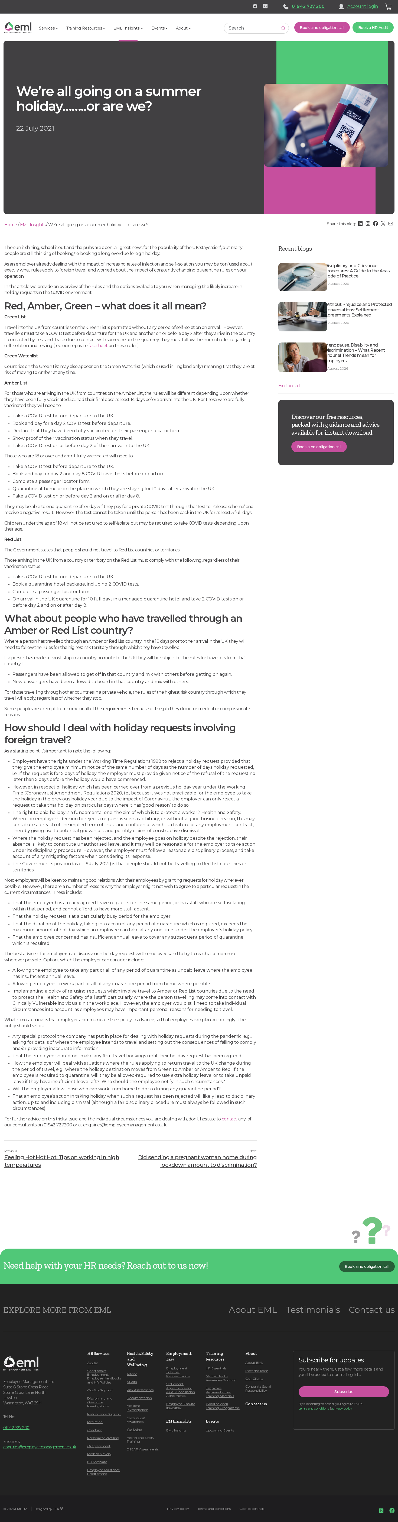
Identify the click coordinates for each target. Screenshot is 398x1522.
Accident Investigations (137, 1407)
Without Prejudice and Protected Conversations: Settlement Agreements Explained (358, 309)
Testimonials (313, 1309)
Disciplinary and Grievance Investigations (99, 1402)
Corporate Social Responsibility (258, 1388)
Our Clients (254, 1378)
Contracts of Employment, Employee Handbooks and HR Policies (104, 1376)
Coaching (94, 1430)
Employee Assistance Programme (103, 1472)
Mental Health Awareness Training (221, 1378)
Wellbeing (134, 1429)
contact (229, 1119)
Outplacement (98, 1446)
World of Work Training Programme (223, 1406)
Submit (283, 28)
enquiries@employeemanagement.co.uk (39, 1447)
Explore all (289, 385)
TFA (56, 1509)
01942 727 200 (308, 6)
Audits (132, 1382)
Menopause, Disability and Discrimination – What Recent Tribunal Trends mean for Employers (354, 352)
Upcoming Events (220, 1430)
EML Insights (32, 224)
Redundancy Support (104, 1414)
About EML (253, 1309)
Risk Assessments (140, 1390)
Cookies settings (251, 1509)
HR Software (97, 1462)
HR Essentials (216, 1368)
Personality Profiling (103, 1438)
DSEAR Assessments (143, 1449)
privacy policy (342, 1408)
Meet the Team (256, 1371)
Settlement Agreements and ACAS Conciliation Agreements (180, 1390)
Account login (362, 6)
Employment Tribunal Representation (178, 1372)
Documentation (139, 1398)
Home (10, 224)
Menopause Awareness (136, 1419)
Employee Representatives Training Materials (220, 1392)
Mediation (95, 1422)
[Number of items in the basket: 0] (388, 7)
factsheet (98, 345)
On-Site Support (100, 1390)
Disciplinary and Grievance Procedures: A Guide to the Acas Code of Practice (357, 271)
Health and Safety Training (140, 1439)
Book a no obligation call (322, 27)
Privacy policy (178, 1509)
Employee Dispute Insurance (180, 1406)
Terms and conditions (214, 1509)
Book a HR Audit (373, 27)
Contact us (372, 1309)
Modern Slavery (99, 1454)
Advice (92, 1363)
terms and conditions (314, 1408)
